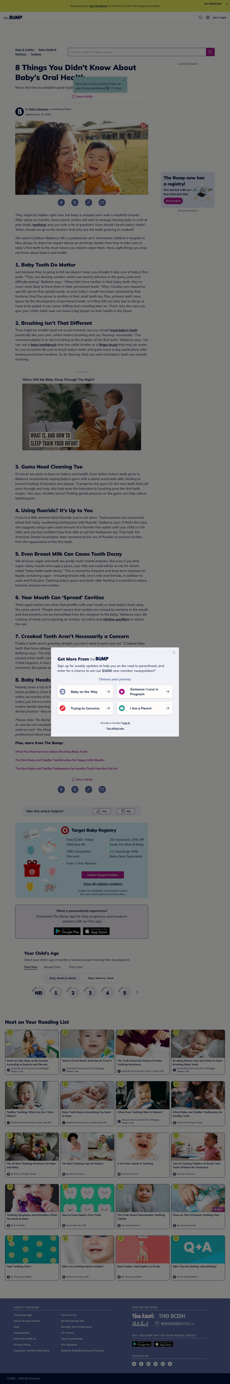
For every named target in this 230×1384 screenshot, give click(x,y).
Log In (126, 723)
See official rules (115, 728)
